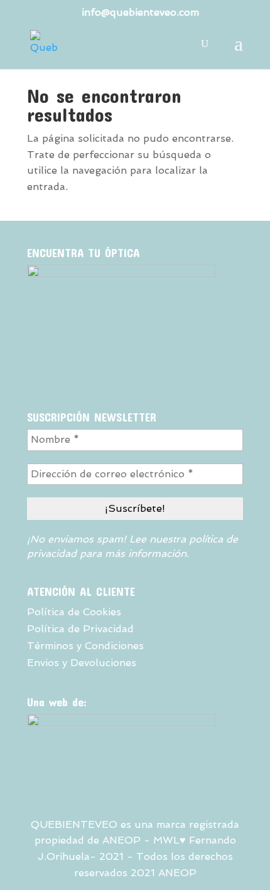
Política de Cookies (74, 612)
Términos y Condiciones (85, 646)
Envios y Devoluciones (81, 663)
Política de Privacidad (80, 629)
